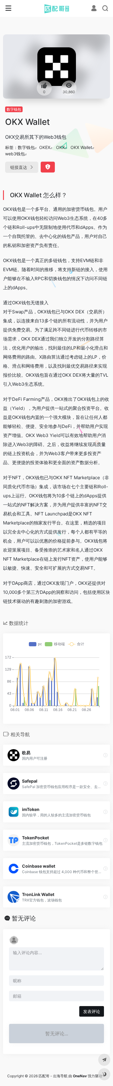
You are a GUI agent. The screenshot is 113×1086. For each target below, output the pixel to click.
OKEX (44, 147)
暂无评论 (24, 918)
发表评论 (91, 1011)
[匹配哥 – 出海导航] (56, 8)
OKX (60, 147)
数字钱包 (14, 109)
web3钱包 (15, 153)
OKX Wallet (81, 147)
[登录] (94, 9)
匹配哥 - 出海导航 (53, 1076)
